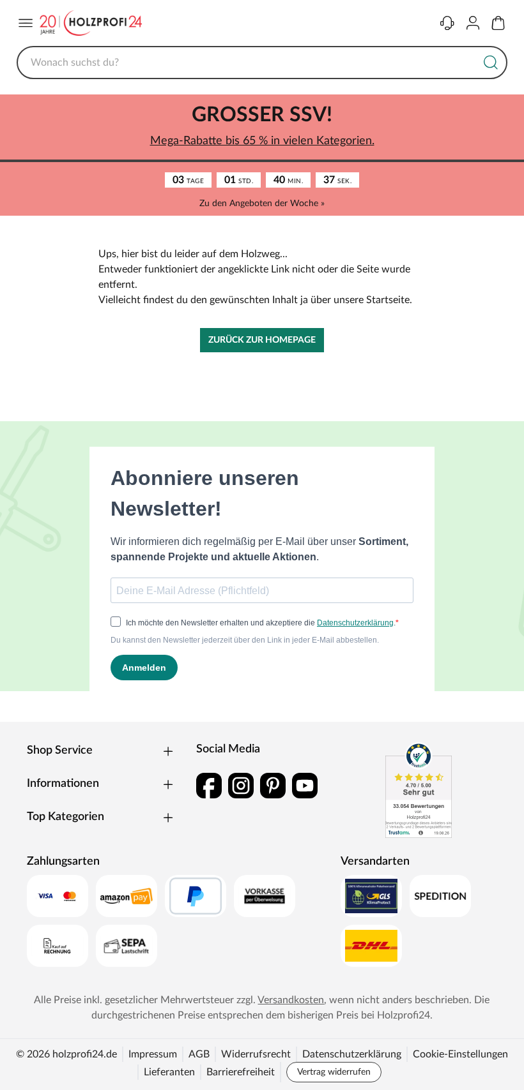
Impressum (152, 1054)
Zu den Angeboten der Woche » (262, 203)
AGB (199, 1054)
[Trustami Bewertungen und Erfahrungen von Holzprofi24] (418, 790)
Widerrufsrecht (256, 1054)
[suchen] (490, 62)
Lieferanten (169, 1072)
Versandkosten (291, 1000)
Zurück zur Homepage (262, 340)
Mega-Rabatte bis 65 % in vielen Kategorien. (262, 141)
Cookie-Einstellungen (460, 1054)
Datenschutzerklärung (351, 1054)
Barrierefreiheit (240, 1072)
